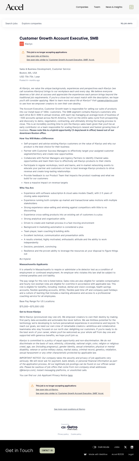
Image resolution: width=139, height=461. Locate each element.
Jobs (116, 447)
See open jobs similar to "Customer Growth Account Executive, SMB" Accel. (60, 60)
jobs (11, 23)
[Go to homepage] (14, 7)
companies (32, 23)
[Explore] (131, 7)
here (70, 375)
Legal (130, 454)
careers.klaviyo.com (107, 100)
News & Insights (114, 7)
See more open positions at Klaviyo (69, 409)
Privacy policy (63, 434)
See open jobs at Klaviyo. (38, 56)
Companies (82, 7)
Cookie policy (76, 434)
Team (97, 7)
